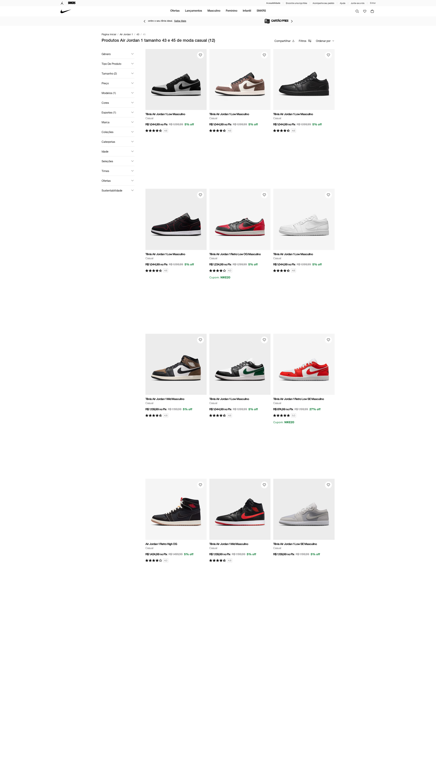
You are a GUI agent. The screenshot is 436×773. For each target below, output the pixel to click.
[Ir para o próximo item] (291, 21)
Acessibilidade (273, 3)
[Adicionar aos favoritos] (200, 55)
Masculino (213, 11)
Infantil (247, 11)
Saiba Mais (248, 20)
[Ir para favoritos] (364, 11)
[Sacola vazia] (372, 11)
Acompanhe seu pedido (323, 3)
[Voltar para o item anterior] (144, 21)
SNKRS (261, 11)
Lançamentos (193, 11)
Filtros (302, 40)
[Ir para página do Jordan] (62, 3)
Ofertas (175, 11)
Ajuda (342, 3)
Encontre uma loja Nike (296, 3)
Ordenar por (323, 40)
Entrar (373, 3)
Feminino (231, 11)
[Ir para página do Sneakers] (72, 3)
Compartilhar (282, 40)
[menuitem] (175, 11)
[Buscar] (357, 11)
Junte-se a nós (357, 3)
